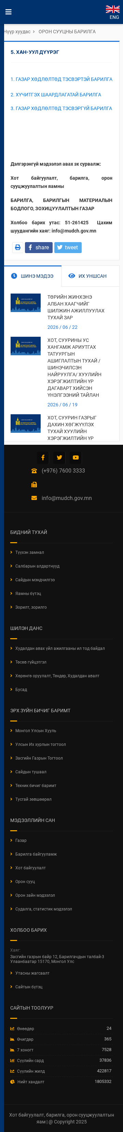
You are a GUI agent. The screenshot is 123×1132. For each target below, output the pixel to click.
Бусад (21, 689)
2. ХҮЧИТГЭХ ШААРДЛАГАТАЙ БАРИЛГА (56, 94)
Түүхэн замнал (29, 552)
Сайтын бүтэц (28, 987)
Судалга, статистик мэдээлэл (43, 909)
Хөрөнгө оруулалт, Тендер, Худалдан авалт (57, 676)
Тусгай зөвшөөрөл (33, 799)
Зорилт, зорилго (31, 607)
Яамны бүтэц (28, 593)
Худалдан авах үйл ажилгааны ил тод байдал (60, 648)
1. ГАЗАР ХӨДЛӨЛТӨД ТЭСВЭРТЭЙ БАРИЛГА (61, 79)
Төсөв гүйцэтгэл (30, 662)
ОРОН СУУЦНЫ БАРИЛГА (67, 31)
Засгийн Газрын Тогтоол (39, 758)
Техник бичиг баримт (35, 785)
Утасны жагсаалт (32, 973)
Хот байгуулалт (30, 868)
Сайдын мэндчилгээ (35, 579)
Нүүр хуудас (16, 31)
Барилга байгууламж (36, 854)
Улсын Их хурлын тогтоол (40, 744)
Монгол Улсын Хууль (35, 730)
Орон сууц (25, 881)
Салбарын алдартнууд (37, 566)
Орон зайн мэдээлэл (35, 895)
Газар (21, 840)
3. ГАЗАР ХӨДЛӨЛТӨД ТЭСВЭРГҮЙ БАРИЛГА (61, 108)
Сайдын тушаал (30, 772)
